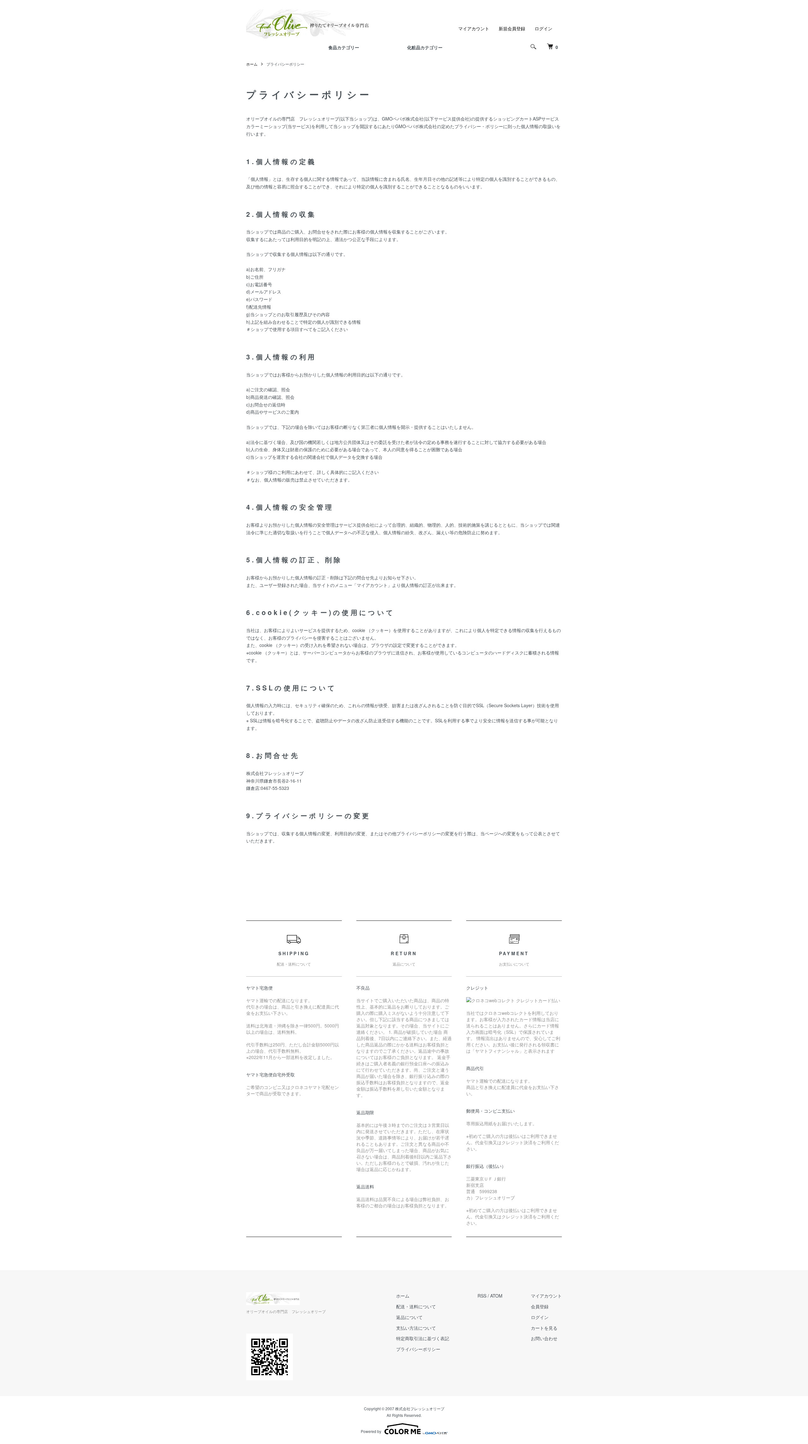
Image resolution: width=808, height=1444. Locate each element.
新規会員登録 (512, 28)
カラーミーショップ (266, 126)
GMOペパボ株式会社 (403, 118)
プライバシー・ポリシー (478, 126)
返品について (409, 1317)
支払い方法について (416, 1328)
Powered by (371, 1431)
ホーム (252, 64)
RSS (482, 1296)
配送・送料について (416, 1306)
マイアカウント (473, 28)
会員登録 (540, 1306)
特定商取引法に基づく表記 (422, 1338)
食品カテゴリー (343, 47)
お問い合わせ (544, 1338)
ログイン (543, 28)
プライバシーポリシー (418, 1349)
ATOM (496, 1296)
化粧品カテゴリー (425, 47)
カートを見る (544, 1328)
